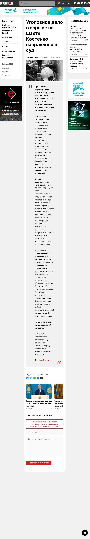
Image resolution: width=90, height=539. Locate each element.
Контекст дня (8, 21)
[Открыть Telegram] (85, 533)
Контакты (5, 72)
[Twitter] (41, 378)
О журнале (6, 75)
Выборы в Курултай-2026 (9, 26)
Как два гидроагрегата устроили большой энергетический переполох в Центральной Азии (78, 31)
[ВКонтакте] (27, 378)
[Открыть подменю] (17, 37)
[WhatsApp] (34, 378)
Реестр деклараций (7, 56)
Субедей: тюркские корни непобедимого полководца (78, 48)
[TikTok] (88, 4)
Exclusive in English (7, 32)
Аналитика (7, 37)
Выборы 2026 (7, 64)
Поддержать (65, 3)
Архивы (5, 42)
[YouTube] (85, 4)
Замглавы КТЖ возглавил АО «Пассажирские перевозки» (77, 62)
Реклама (5, 68)
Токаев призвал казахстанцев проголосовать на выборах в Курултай (39, 403)
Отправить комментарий (39, 463)
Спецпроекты (8, 51)
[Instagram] (78, 4)
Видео (5, 46)
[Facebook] (75, 4)
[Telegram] (82, 4)
